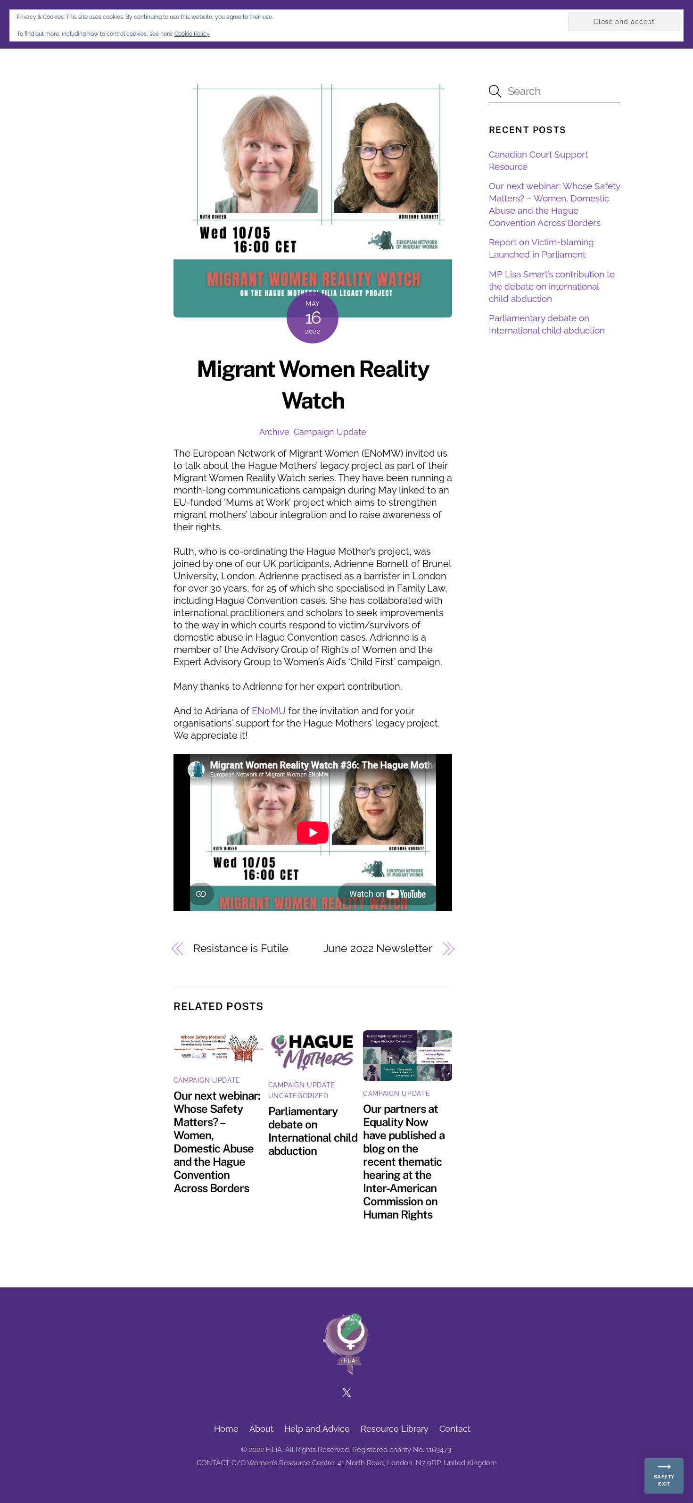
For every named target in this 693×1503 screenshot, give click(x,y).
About (261, 1429)
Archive (274, 432)
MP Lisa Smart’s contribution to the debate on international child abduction (552, 285)
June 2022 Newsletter (377, 948)
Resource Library (395, 1429)
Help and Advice (317, 1429)
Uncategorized (298, 1096)
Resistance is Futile (241, 948)
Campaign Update (330, 432)
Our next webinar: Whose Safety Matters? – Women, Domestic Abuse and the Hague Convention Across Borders (217, 1141)
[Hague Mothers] (346, 1370)
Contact (454, 1429)
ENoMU (269, 711)
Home (226, 1429)
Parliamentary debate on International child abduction (312, 1130)
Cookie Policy (192, 34)
